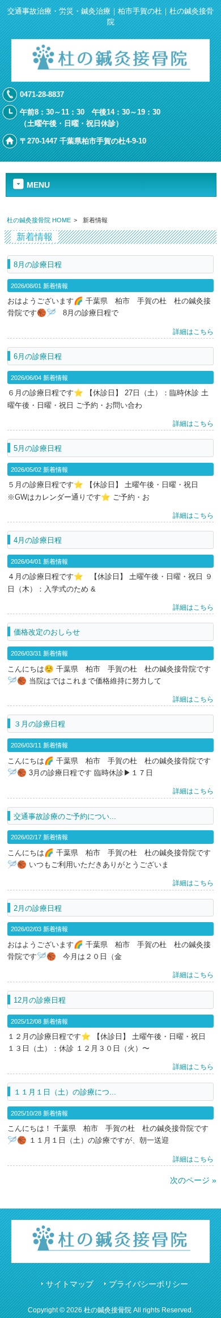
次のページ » (193, 1180)
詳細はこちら (193, 332)
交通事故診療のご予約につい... (65, 816)
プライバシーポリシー (148, 1284)
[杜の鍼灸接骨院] (110, 78)
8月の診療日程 (38, 264)
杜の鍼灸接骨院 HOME (39, 220)
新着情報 (55, 285)
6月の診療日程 (38, 356)
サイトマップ (70, 1284)
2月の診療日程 (38, 908)
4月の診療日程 (38, 540)
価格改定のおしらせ (47, 632)
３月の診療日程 (39, 724)
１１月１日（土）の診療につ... (65, 1092)
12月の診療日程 (40, 1000)
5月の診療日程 (38, 448)
